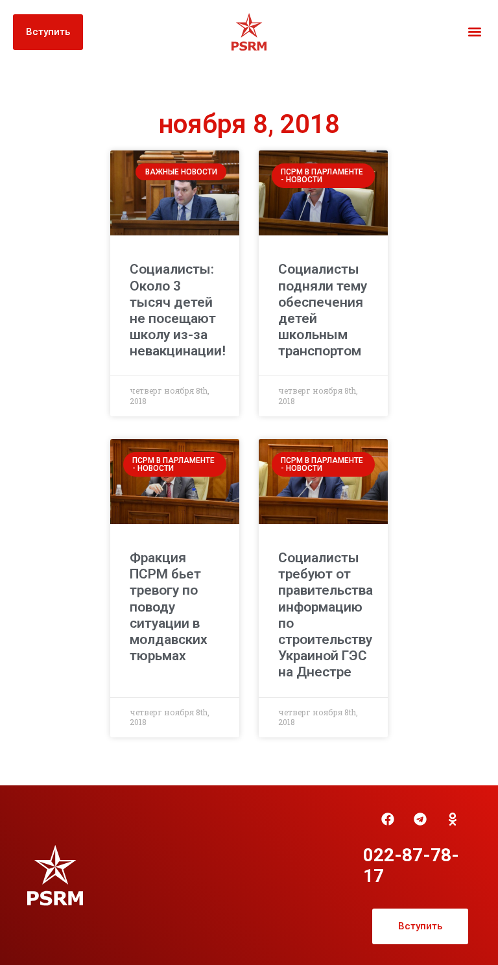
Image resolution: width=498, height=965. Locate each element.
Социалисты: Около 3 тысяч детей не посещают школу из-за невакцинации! (178, 310)
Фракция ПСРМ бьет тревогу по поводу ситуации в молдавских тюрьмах (169, 606)
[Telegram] (420, 819)
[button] (474, 32)
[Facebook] (388, 819)
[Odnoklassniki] (453, 819)
